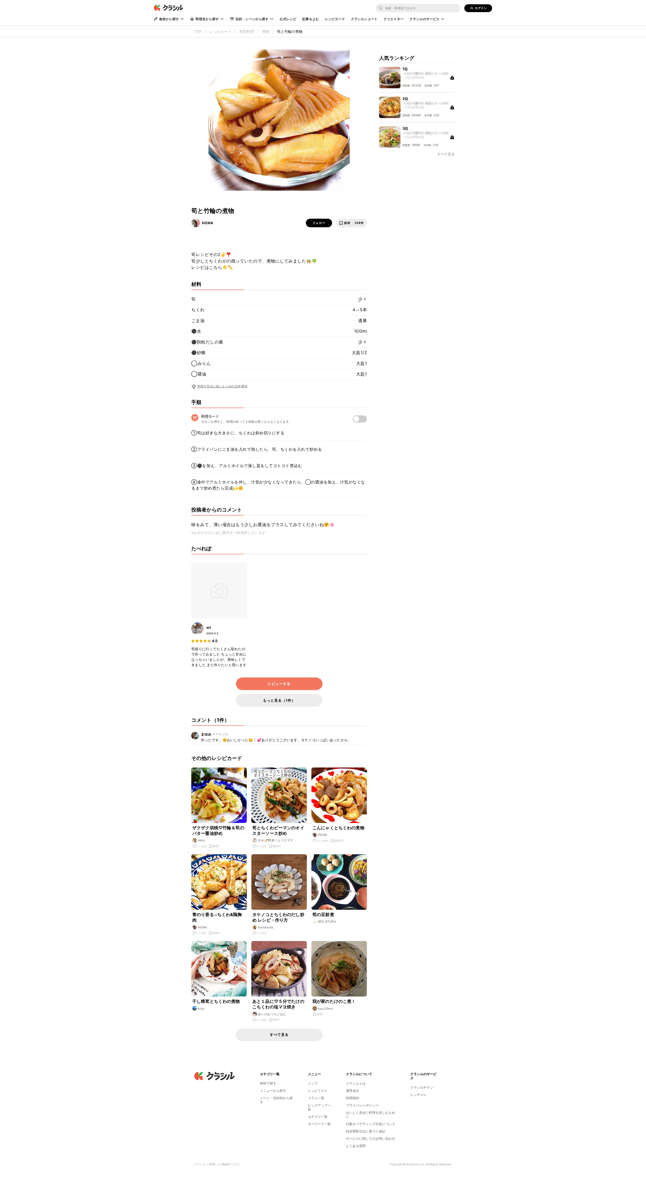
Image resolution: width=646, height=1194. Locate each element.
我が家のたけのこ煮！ (334, 1001)
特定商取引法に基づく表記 (365, 1131)
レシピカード (335, 19)
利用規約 (352, 1098)
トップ (313, 1083)
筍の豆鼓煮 (323, 914)
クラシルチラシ (421, 1087)
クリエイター (393, 19)
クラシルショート (364, 19)
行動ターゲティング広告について (370, 1124)
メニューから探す (273, 1091)
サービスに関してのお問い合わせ (370, 1138)
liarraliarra (265, 927)
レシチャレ (418, 1095)
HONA (207, 223)
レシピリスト (318, 1091)
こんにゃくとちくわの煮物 (338, 827)
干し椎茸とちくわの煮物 (216, 1001)
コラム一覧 (316, 1098)
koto (201, 1008)
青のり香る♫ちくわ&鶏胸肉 (217, 917)
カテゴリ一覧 (318, 1117)
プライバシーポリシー (362, 1105)
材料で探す (268, 1083)
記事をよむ (310, 19)
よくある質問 (356, 1146)
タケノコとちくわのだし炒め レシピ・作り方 (278, 917)
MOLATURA (327, 921)
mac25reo (325, 1008)
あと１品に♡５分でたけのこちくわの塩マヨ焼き (278, 1004)
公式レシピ (288, 19)
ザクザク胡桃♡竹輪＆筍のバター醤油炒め (218, 830)
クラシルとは (356, 1083)
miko (201, 840)
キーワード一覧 (319, 1124)
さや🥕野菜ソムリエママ (275, 840)
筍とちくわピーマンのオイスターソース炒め (278, 830)
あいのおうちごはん (272, 1014)
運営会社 (352, 1091)
